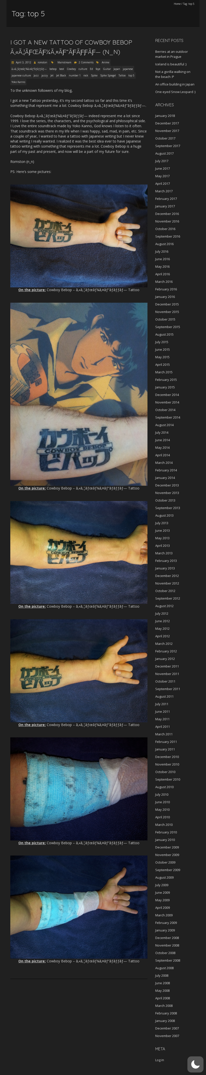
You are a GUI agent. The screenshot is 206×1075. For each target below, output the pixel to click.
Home (177, 4)
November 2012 (167, 583)
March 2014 (164, 462)
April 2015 (162, 364)
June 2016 (162, 259)
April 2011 (162, 726)
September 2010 (167, 779)
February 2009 (166, 922)
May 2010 (162, 809)
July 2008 (161, 975)
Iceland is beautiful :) (170, 64)
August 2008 (164, 968)
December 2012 (167, 575)
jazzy (44, 75)
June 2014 (162, 440)
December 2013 (167, 485)
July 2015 (161, 342)
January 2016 (165, 296)
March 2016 (164, 281)
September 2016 (167, 236)
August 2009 (164, 877)
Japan (117, 69)
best (61, 69)
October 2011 (165, 681)
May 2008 (162, 990)
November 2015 (167, 311)
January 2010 (165, 839)
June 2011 (162, 711)
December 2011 (167, 666)
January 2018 (165, 115)
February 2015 (166, 379)
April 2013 (162, 545)
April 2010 (162, 817)
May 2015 (162, 357)
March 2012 (164, 643)
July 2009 (161, 885)
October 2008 (165, 953)
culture (83, 69)
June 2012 (162, 621)
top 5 (131, 75)
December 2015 (167, 304)
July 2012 (161, 613)
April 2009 (162, 907)
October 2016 (165, 229)
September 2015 (167, 327)
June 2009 (162, 892)
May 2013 (162, 538)
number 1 (75, 75)
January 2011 (165, 749)
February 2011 (166, 741)
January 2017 (165, 206)
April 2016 (162, 274)
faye (98, 69)
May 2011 (162, 719)
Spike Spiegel (108, 75)
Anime (105, 62)
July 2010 (161, 794)
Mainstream (64, 62)
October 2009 (165, 862)
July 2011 (161, 704)
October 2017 (165, 138)
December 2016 (167, 213)
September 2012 (167, 598)
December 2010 (167, 756)
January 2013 (165, 568)
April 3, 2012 (23, 62)
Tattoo (122, 75)
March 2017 (164, 191)
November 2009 (167, 855)
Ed (91, 69)
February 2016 (166, 289)
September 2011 (167, 689)
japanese (128, 69)
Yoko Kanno (18, 82)
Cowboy (71, 69)
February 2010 (166, 832)
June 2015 (162, 349)
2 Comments (86, 62)
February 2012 (166, 651)
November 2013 (167, 492)
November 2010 (167, 764)
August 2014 (164, 425)
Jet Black (61, 75)
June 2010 (162, 802)
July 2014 (161, 432)
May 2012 (162, 628)
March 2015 (164, 372)
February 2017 (166, 198)
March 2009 (164, 915)
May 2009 (162, 900)
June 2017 (162, 168)
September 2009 (167, 870)
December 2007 (167, 1028)
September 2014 (167, 417)
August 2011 (164, 696)
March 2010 (164, 824)
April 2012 (162, 636)
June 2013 (162, 530)
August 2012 (164, 606)
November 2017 (167, 130)
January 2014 (165, 477)
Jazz (36, 75)
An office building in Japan (174, 84)
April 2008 (162, 998)
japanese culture (21, 75)
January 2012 (165, 658)
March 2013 (164, 553)
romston (42, 62)
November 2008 (167, 945)
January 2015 (165, 387)
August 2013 (164, 515)
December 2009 (167, 847)
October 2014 (165, 410)
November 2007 (167, 1036)
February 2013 (166, 560)
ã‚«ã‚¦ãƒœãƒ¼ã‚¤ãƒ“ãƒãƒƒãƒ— (29, 69)
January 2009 (165, 930)
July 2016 (161, 251)
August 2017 (164, 153)
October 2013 (165, 500)
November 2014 (167, 402)
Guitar (107, 69)
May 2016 (162, 266)
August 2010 (164, 787)
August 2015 (164, 334)
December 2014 (167, 394)
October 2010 (165, 772)
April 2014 (162, 455)
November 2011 (167, 673)
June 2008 (162, 983)
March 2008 (164, 1005)
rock (85, 75)
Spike (94, 75)
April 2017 (162, 183)
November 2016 (167, 221)
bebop (53, 69)
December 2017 (167, 123)
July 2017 (161, 161)
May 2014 (162, 447)
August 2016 (164, 244)
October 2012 (165, 591)
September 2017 (167, 146)
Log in (159, 1060)
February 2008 (166, 1013)
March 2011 (164, 734)
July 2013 (161, 523)
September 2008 (167, 960)
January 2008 (165, 1020)
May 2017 (162, 176)
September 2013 (167, 508)
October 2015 (165, 319)
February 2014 (166, 470)
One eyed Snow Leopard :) (175, 91)
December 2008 (167, 937)
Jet (52, 75)
